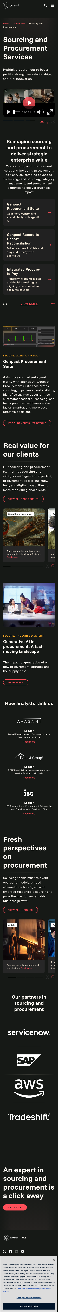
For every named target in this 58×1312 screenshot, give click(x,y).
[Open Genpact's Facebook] (10, 1251)
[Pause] (42, 121)
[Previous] (47, 121)
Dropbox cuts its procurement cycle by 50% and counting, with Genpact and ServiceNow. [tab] (8, 121)
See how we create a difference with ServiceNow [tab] (30, 121)
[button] (29, 103)
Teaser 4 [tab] (39, 566)
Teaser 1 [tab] (15, 566)
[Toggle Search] (45, 5)
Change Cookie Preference (29, 1297)
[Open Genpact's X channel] (4, 1251)
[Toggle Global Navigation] (52, 5)
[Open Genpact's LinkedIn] (16, 1251)
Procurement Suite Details (27, 423)
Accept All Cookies (29, 1306)
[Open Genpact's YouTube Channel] (22, 1251)
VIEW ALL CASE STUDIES (23, 499)
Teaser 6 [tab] (7, 566)
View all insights (20, 909)
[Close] (54, 1260)
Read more (15, 682)
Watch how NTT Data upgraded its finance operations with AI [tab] (19, 121)
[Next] (53, 566)
